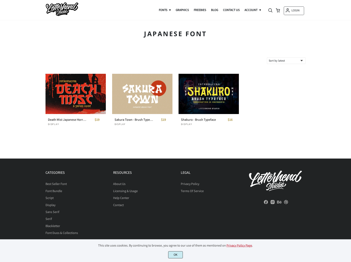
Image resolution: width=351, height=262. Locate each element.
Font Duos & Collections (62, 233)
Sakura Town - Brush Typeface (134, 120)
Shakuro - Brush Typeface (198, 120)
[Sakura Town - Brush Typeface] (142, 94)
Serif (49, 219)
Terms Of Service (192, 191)
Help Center (121, 198)
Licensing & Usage (125, 191)
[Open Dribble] (286, 203)
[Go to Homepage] (62, 15)
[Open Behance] (279, 203)
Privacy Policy (190, 184)
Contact (118, 205)
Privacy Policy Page (239, 245)
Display (53, 124)
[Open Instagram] (272, 203)
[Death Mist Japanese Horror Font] (76, 94)
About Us (119, 184)
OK (176, 254)
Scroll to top (347, 152)
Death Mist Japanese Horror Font (67, 120)
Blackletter (53, 226)
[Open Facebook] (265, 203)
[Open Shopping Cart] (278, 11)
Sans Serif (52, 212)
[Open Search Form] (270, 11)
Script (50, 198)
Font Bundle (54, 191)
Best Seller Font (56, 184)
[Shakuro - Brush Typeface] (209, 94)
